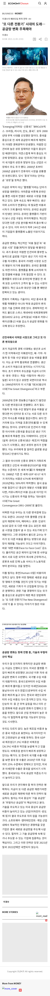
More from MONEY (12, 983)
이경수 (5, 34)
